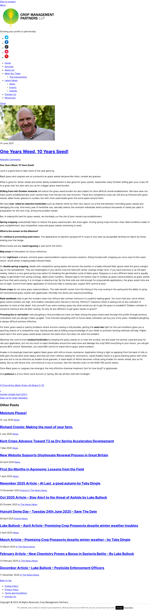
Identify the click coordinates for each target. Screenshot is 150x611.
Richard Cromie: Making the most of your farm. (36, 427)
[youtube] (6, 52)
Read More (128, 608)
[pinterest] (6, 57)
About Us (9, 70)
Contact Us (10, 94)
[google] (6, 48)
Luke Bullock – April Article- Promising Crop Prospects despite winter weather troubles (69, 526)
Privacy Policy (12, 589)
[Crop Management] (28, 28)
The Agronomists (18, 77)
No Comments (13, 159)
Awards (13, 91)
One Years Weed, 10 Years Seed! (34, 151)
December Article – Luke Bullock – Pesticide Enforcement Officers (52, 568)
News (12, 84)
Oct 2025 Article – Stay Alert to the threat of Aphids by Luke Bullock (53, 497)
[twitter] (6, 38)
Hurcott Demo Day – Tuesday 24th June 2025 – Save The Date (48, 511)
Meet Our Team (13, 73)
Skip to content (8, 1)
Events (12, 87)
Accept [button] (119, 608)
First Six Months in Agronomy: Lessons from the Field (42, 469)
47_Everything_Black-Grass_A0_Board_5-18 (22, 385)
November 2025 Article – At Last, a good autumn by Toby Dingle (50, 483)
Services (9, 66)
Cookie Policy (11, 586)
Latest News (11, 80)
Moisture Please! (13, 413)
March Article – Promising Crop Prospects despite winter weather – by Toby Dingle (65, 540)
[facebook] (6, 43)
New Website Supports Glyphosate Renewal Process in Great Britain (54, 455)
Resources (10, 97)
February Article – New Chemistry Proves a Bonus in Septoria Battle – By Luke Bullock (67, 554)
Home (8, 63)
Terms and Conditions (16, 593)
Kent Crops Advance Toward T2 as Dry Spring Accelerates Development (57, 441)
